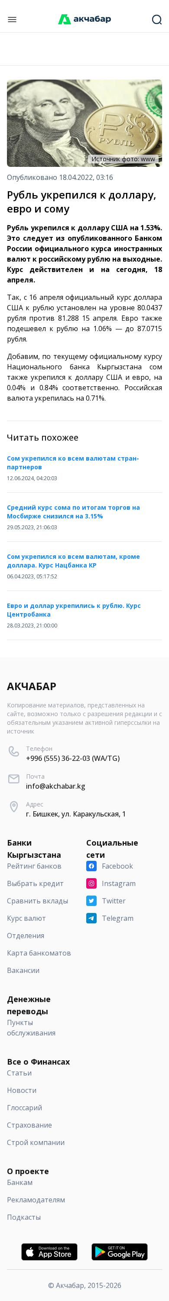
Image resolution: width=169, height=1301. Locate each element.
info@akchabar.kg (55, 786)
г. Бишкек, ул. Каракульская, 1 (76, 814)
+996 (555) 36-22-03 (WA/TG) (73, 758)
